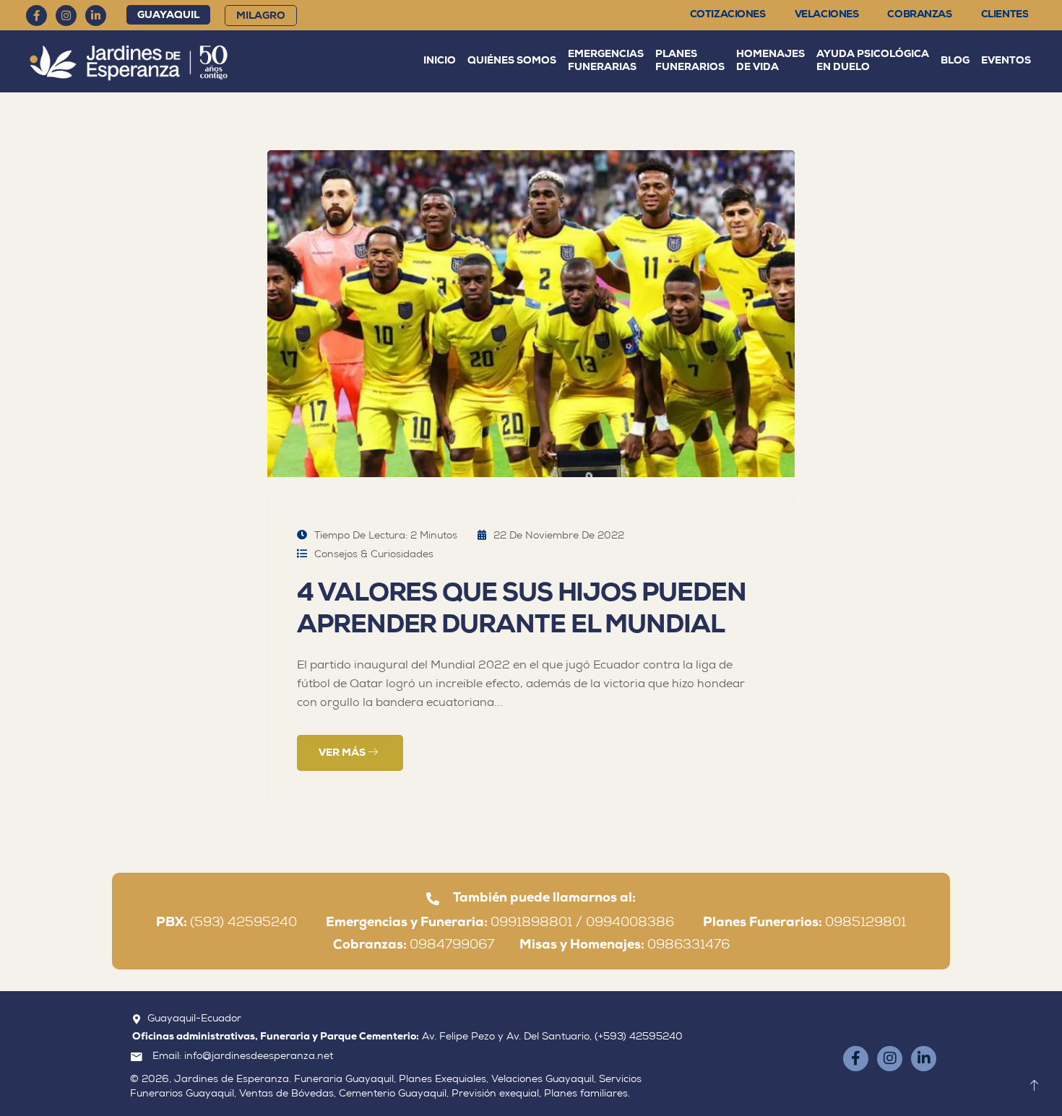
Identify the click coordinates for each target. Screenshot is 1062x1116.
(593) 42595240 (239, 923)
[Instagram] (66, 15)
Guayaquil (168, 15)
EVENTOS (1006, 61)
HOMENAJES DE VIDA (770, 61)
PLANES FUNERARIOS (690, 61)
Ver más (343, 753)
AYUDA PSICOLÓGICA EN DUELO (872, 61)
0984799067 (426, 945)
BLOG (955, 61)
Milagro (260, 16)
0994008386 (642, 923)
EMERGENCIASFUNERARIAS (606, 61)
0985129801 (804, 923)
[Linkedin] (95, 15)
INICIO (439, 61)
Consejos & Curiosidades (373, 555)
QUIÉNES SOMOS (511, 61)
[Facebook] (36, 15)
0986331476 (624, 945)
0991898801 (531, 923)
